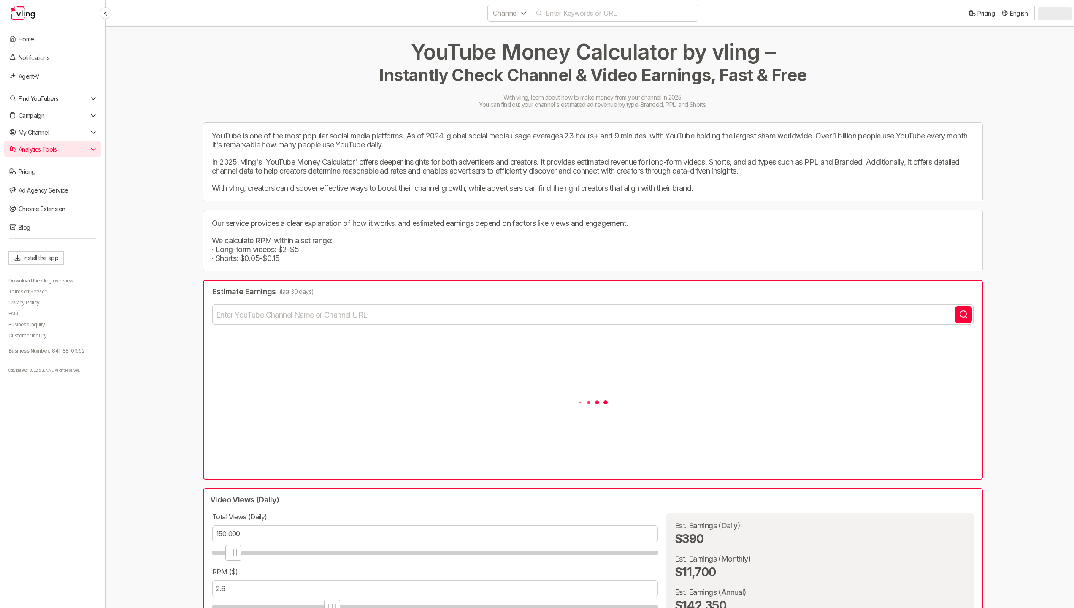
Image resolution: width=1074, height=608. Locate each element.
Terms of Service (27, 291)
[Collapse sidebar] (105, 13)
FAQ (13, 313)
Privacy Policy (24, 302)
